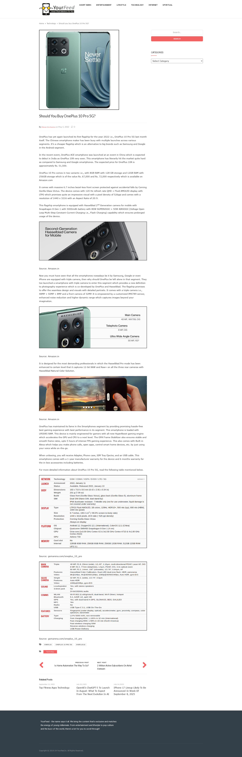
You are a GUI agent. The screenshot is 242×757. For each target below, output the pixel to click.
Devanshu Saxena (48, 127)
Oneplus (48, 644)
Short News (85, 5)
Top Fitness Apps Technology (54, 687)
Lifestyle (121, 5)
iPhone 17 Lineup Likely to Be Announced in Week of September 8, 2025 (130, 690)
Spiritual (168, 5)
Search (177, 39)
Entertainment (104, 5)
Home (41, 23)
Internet (153, 5)
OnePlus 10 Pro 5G (64, 644)
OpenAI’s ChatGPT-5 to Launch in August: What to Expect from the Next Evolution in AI (93, 690)
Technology (137, 5)
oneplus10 (80, 644)
